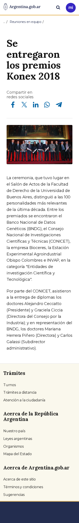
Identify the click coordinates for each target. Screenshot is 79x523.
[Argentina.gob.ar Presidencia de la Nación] (22, 7)
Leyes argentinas (17, 439)
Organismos (13, 446)
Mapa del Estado (17, 454)
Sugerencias (14, 495)
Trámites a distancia (19, 392)
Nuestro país (14, 431)
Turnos (9, 385)
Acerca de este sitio (19, 479)
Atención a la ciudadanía (24, 400)
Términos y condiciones (23, 487)
